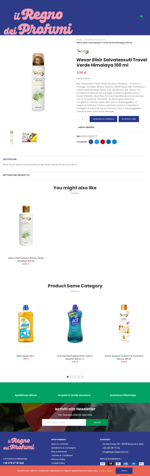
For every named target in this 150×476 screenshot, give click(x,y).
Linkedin (108, 141)
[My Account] (145, 18)
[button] (6, 82)
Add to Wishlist (86, 127)
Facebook (91, 141)
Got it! (124, 470)
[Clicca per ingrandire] (8, 121)
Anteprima (42, 208)
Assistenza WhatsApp (123, 395)
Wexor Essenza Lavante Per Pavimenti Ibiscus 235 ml (124, 357)
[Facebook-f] (5, 453)
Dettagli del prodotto (16, 175)
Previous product (137, 41)
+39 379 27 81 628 (13, 463)
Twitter (96, 141)
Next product (145, 41)
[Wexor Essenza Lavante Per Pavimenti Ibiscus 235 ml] (124, 323)
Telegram (114, 141)
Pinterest (102, 141)
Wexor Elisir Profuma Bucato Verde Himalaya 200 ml (26, 259)
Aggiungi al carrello (103, 119)
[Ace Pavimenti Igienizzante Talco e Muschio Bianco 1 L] (75, 323)
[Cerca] (135, 17)
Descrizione (10, 159)
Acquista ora (129, 119)
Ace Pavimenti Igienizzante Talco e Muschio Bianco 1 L (75, 357)
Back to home (141, 41)
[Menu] (4, 4)
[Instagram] (10, 453)
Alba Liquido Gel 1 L (26, 355)
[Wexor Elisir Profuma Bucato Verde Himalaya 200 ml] (26, 225)
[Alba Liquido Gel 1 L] (26, 323)
